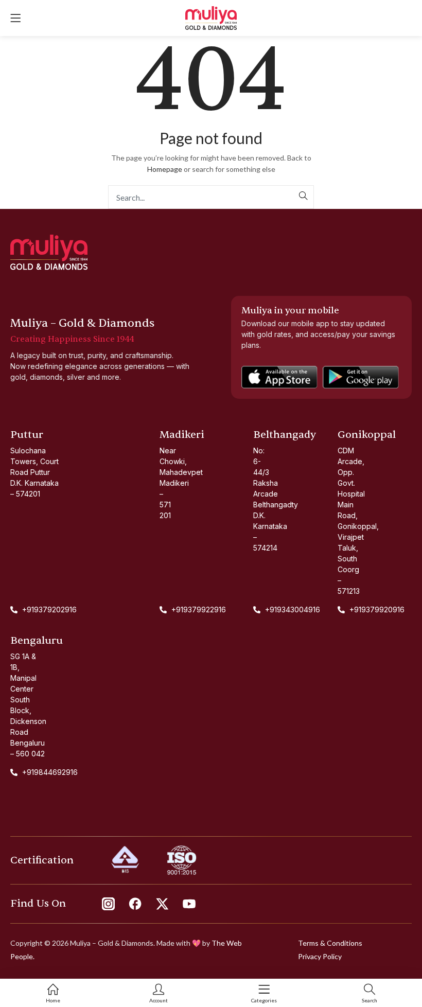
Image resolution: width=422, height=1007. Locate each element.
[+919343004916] (259, 609)
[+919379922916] (160, 609)
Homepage (164, 169)
